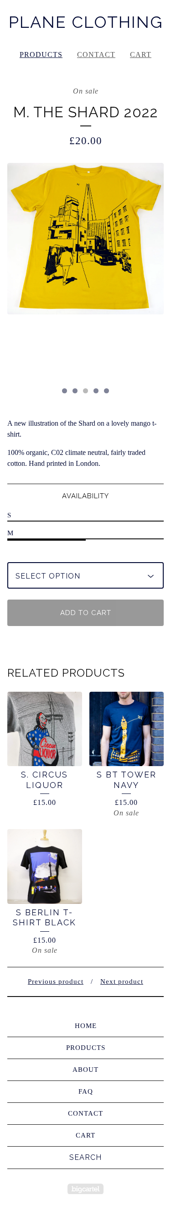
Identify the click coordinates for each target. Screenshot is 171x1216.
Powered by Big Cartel (85, 1189)
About (85, 1069)
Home (86, 1025)
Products (41, 54)
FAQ (85, 1091)
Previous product (55, 981)
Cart (140, 54)
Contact (96, 54)
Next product (121, 981)
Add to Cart (85, 613)
